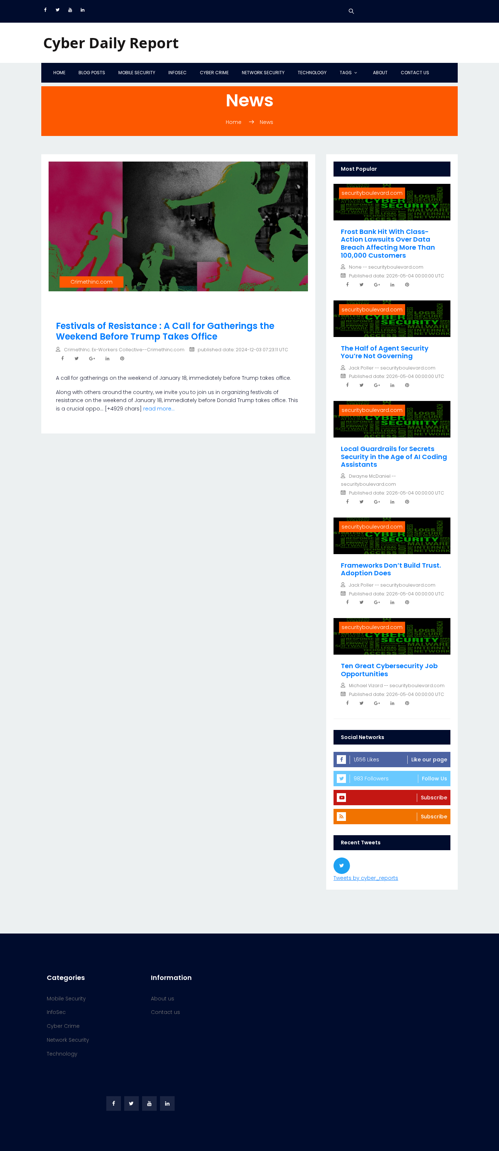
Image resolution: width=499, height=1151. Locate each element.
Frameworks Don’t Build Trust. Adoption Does (391, 569)
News (266, 122)
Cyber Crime (214, 72)
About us (162, 998)
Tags (346, 72)
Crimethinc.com (92, 281)
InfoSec (177, 72)
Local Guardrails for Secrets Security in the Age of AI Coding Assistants (394, 456)
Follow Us (434, 778)
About (380, 72)
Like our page (429, 759)
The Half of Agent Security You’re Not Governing (384, 352)
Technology (312, 72)
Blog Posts (92, 72)
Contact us (415, 72)
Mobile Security (136, 72)
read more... (159, 408)
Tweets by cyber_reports (366, 878)
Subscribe (434, 797)
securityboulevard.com (372, 193)
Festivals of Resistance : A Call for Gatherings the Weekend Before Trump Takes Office (165, 331)
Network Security (263, 72)
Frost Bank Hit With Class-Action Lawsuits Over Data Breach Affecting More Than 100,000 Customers (388, 243)
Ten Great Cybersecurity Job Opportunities (389, 669)
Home (59, 72)
